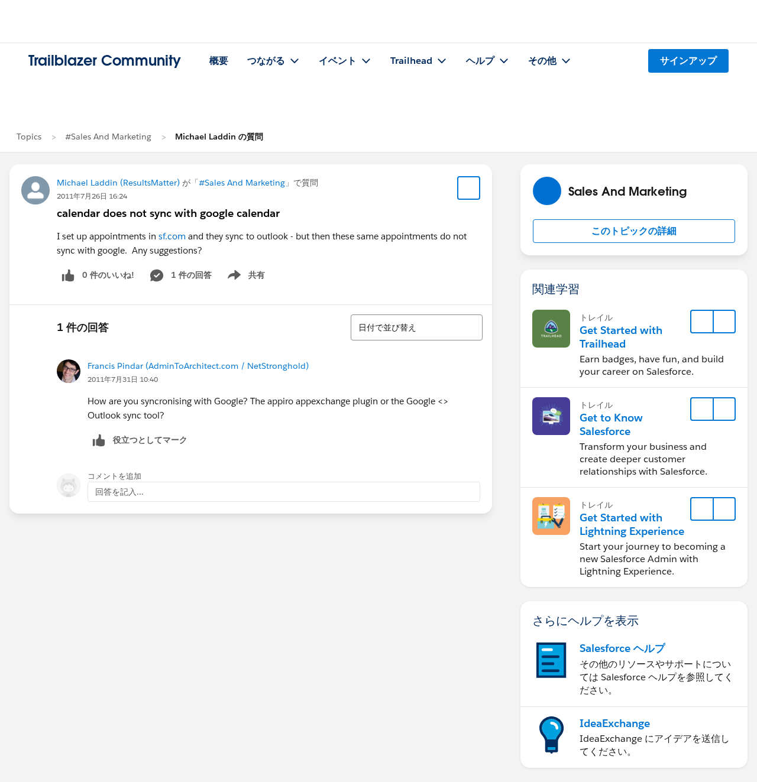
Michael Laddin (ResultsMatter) (118, 182)
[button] (634, 231)
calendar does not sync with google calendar (168, 213)
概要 (218, 60)
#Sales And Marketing (108, 136)
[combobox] (417, 327)
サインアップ (688, 60)
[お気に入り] (469, 188)
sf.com (172, 236)
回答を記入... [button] (119, 491)
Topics (29, 136)
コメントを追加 (114, 476)
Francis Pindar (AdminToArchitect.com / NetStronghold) (198, 366)
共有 (244, 277)
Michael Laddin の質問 (219, 136)
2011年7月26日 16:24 (92, 196)
